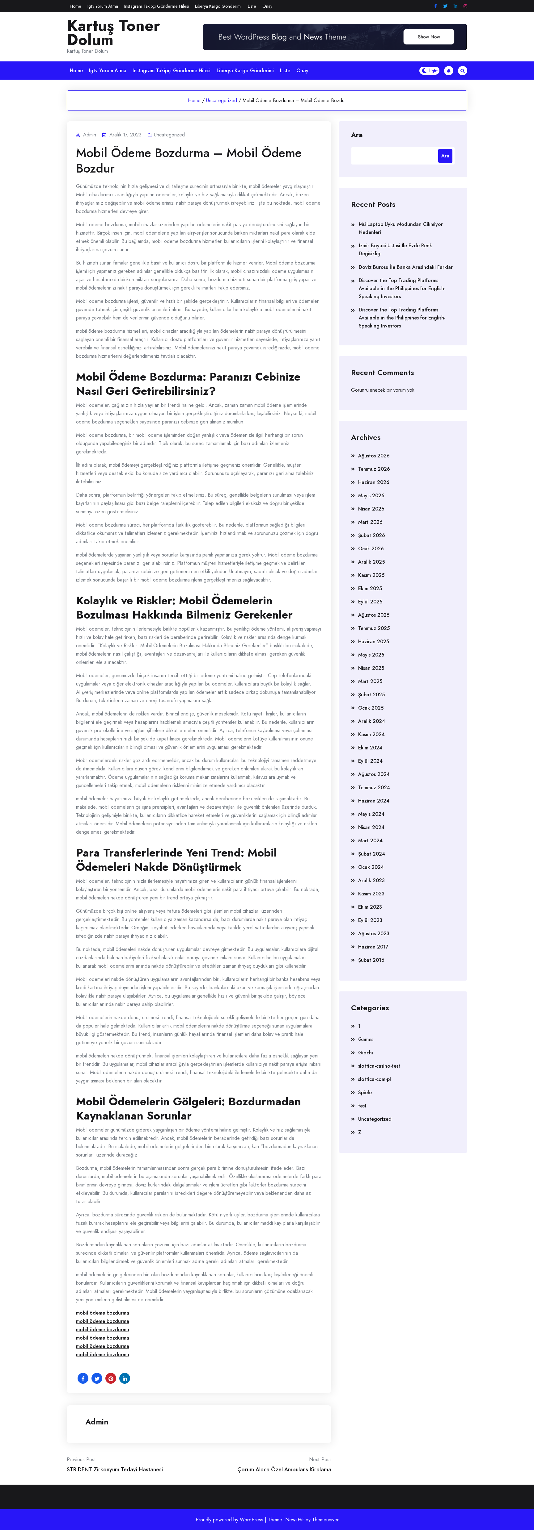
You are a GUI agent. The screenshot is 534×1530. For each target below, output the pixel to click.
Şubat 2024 (371, 853)
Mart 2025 (370, 681)
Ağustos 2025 (373, 615)
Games (365, 1039)
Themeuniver (325, 1519)
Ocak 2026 (371, 548)
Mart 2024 (370, 840)
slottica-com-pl (374, 1079)
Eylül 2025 (370, 601)
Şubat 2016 (371, 960)
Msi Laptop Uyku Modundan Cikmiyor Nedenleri (401, 228)
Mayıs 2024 (371, 814)
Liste (252, 6)
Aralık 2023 (371, 880)
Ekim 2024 (370, 747)
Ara (357, 134)
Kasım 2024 (371, 734)
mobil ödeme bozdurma (102, 1312)
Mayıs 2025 (371, 654)
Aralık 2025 (371, 561)
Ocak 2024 (371, 867)
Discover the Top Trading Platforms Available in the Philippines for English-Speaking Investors (402, 288)
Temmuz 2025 (374, 628)
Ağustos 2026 (374, 455)
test (362, 1105)
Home (75, 6)
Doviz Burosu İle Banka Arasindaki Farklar (406, 267)
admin (96, 1421)
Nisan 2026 (371, 508)
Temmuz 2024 (374, 787)
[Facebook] (435, 6)
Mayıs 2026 (371, 495)
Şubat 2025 (371, 694)
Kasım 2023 (371, 893)
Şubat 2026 (371, 535)
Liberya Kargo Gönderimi (218, 6)
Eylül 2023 (370, 920)
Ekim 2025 (370, 588)
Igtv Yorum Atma (102, 6)
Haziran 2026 (373, 482)
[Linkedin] (455, 6)
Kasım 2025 (371, 575)
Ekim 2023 (370, 907)
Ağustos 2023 (373, 933)
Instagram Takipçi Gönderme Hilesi (156, 6)
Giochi (365, 1052)
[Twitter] (445, 6)
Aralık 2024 (371, 721)
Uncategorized (221, 100)
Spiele (365, 1092)
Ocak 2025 (371, 707)
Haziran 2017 (373, 946)
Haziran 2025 (373, 641)
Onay (267, 6)
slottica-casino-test (379, 1065)
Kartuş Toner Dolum (113, 33)
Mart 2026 (370, 522)
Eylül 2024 (370, 761)
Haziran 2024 (373, 800)
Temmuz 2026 (374, 469)
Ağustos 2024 (374, 774)
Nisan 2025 (371, 668)
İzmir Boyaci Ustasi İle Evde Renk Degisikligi (395, 249)
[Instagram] (465, 6)
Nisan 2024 (371, 827)
